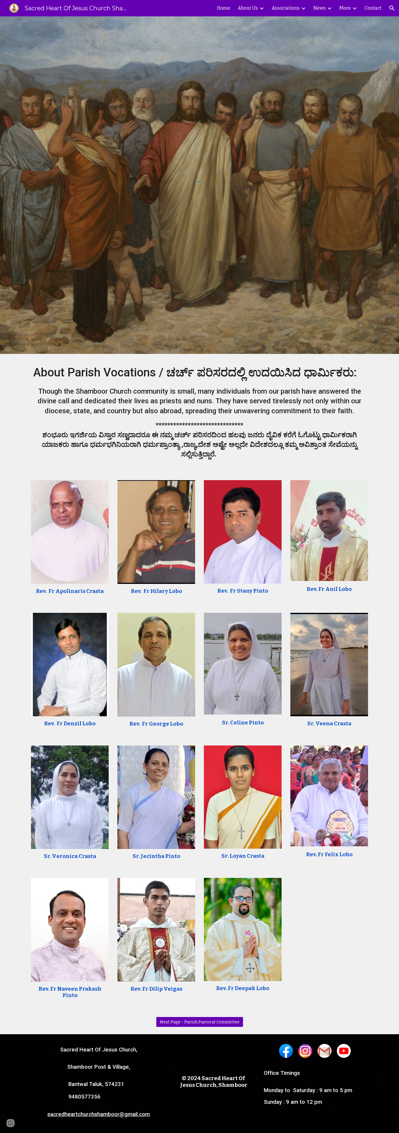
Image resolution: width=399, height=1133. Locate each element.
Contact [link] (373, 8)
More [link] (345, 8)
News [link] (319, 8)
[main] (199, 413)
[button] (392, 8)
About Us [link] (248, 8)
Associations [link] (286, 8)
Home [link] (223, 8)
